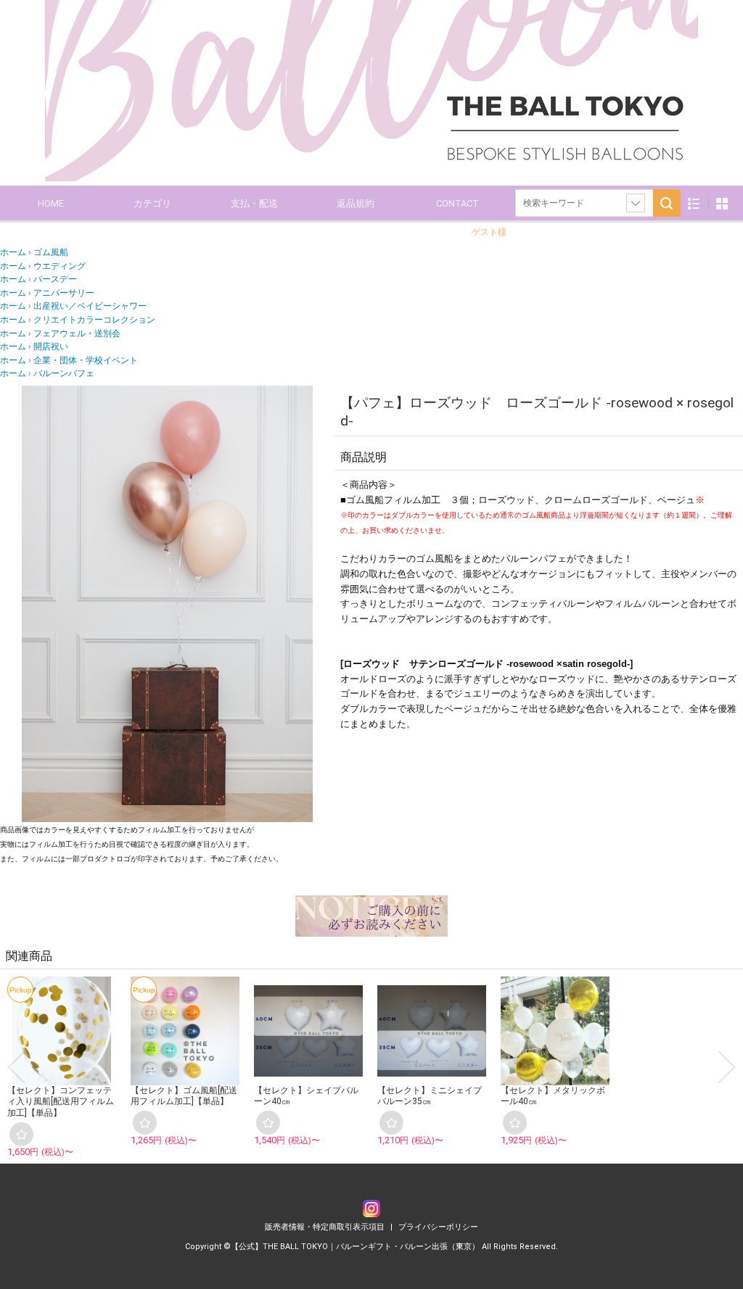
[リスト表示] (694, 203)
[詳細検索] (635, 203)
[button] (16, 1067)
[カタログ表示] (722, 203)
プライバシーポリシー (438, 1227)
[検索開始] (667, 203)
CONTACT (457, 203)
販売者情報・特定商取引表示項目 (326, 1227)
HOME (51, 203)
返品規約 (355, 203)
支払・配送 (254, 203)
